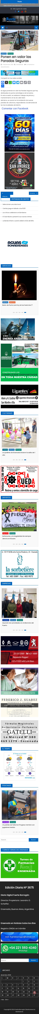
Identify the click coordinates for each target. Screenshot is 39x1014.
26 (8, 995)
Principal (10, 53)
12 (7, 988)
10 (34, 985)
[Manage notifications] (34, 992)
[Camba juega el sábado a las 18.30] (19, 513)
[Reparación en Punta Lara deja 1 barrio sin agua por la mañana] (19, 285)
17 (34, 988)
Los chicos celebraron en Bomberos (14, 213)
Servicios (20, 302)
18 (2, 992)
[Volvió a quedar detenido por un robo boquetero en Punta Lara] (19, 805)
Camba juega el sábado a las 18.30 (14, 208)
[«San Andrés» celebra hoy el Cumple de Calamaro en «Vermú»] (19, 433)
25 (2, 995)
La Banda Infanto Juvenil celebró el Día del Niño (18, 221)
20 (13, 992)
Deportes (6, 526)
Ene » (7, 1000)
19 (7, 992)
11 (2, 988)
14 (18, 988)
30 (29, 995)
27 (13, 995)
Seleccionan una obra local (13, 5)
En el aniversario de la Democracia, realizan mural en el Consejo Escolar (34, 193)
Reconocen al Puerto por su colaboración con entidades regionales (6, 196)
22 (24, 992)
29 (24, 995)
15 (23, 988)
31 (34, 995)
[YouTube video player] (11, 193)
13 (12, 988)
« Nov (2, 1000)
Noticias (3, 53)
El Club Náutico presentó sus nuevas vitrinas (17, 217)
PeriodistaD (19, 64)
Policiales (6, 822)
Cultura (6, 449)
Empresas (7, 302)
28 (18, 995)
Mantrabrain (19, 1012)
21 (18, 992)
